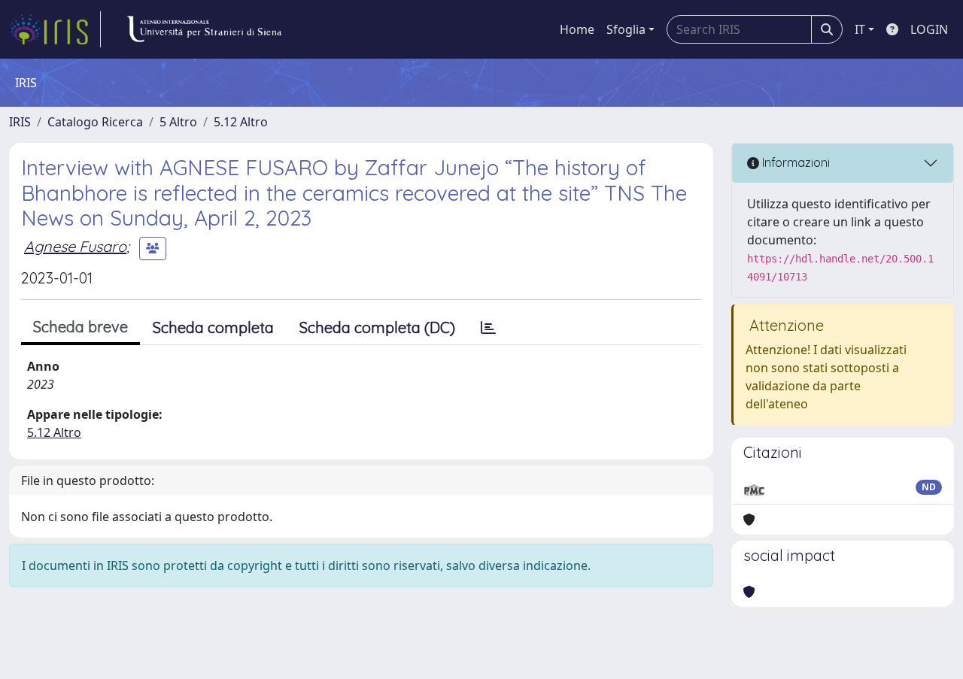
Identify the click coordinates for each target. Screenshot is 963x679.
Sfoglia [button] (626, 29)
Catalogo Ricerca (95, 122)
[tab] (488, 328)
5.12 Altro (241, 122)
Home (577, 29)
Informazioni (794, 162)
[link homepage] (55, 29)
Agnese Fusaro (75, 246)
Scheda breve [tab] (80, 326)
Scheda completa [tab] (213, 327)
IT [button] (860, 29)
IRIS (20, 122)
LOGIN (929, 29)
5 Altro (178, 122)
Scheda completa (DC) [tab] (377, 327)
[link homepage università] (204, 29)
